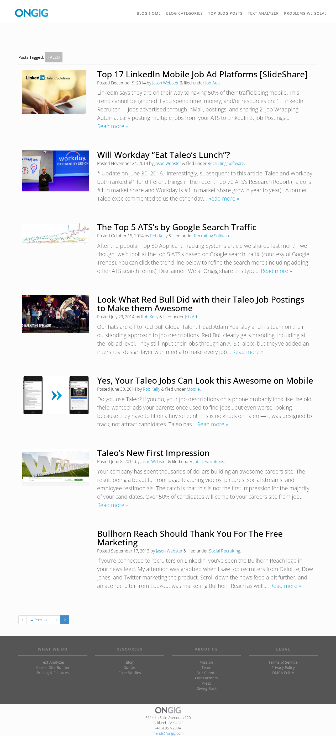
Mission (206, 662)
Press (206, 683)
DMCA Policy (283, 672)
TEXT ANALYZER (263, 13)
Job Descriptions (208, 461)
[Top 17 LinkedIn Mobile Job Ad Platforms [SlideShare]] (54, 92)
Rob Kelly (158, 236)
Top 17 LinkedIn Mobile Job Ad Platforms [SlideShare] (202, 74)
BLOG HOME (149, 13)
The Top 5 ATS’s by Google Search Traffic (176, 227)
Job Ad (191, 317)
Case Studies (129, 672)
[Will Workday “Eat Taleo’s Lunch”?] (55, 171)
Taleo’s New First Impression (153, 452)
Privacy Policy (283, 667)
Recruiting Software (226, 163)
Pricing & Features (53, 672)
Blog (129, 662)
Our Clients (206, 672)
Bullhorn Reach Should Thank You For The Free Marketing (190, 538)
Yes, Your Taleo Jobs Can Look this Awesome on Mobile (205, 380)
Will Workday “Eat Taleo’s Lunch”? (163, 154)
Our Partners (206, 677)
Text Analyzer (53, 662)
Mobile (193, 389)
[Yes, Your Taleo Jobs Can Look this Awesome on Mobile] (55, 395)
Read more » (112, 126)
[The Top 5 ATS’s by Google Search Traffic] (55, 234)
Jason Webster (165, 83)
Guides (129, 667)
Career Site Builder (53, 667)
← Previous (39, 619)
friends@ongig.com (168, 733)
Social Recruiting (224, 551)
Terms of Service (283, 662)
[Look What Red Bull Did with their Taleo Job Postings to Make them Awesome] (55, 314)
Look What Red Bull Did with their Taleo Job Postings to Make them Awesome (200, 304)
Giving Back (206, 688)
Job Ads (212, 83)
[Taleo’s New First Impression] (55, 468)
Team (206, 667)
